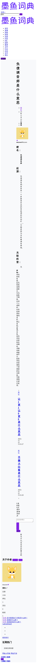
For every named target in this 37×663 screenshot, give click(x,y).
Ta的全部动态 (7, 624)
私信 (20, 560)
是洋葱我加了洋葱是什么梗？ (14, 618)
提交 (18, 531)
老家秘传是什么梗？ (11, 622)
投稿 (4, 58)
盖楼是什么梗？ (10, 620)
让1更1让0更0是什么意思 (19, 417)
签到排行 (5, 637)
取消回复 (17, 526)
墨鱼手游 (14, 653)
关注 (16, 560)
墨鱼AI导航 (6, 653)
